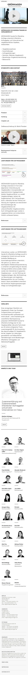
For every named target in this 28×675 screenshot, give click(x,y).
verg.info (4, 1)
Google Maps (6, 106)
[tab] (14, 113)
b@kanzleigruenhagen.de (11, 101)
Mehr (3, 346)
